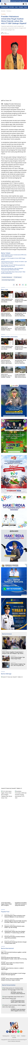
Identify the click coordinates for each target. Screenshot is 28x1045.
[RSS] (21, 1031)
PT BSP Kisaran (17, 277)
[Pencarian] (26, 4)
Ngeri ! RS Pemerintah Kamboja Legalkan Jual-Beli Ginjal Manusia (13, 953)
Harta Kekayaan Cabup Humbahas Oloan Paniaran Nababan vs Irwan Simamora (14, 916)
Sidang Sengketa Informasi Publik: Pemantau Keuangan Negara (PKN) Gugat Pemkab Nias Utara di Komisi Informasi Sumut (15, 921)
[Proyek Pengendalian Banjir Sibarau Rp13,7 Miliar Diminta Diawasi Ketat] (21, 322)
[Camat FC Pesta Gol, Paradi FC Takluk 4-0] (14, 731)
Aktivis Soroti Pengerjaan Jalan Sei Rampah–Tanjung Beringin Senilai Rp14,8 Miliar (12, 269)
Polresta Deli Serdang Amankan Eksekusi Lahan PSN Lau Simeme (14, 937)
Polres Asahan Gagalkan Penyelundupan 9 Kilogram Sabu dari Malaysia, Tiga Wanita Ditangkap (12, 652)
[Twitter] (10, 1031)
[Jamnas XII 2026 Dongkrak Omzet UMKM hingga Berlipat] (21, 294)
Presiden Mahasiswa (7, 277)
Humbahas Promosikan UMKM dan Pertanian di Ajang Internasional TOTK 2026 (21, 904)
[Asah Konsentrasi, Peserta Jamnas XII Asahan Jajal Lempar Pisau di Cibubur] (7, 308)
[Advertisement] (14, 86)
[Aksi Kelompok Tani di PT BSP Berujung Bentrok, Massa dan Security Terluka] (21, 308)
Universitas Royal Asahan (8, 280)
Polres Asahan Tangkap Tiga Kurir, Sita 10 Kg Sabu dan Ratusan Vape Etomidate (18, 664)
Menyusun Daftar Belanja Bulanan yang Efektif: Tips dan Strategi (14, 926)
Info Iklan (13, 1036)
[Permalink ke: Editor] (2, 33)
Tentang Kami (6, 1036)
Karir (18, 1036)
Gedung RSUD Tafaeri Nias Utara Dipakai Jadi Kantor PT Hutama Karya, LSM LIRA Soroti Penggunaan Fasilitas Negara (14, 932)
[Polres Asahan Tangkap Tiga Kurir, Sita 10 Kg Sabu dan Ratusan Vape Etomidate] (6, 665)
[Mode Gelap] (23, 4)
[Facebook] (7, 1031)
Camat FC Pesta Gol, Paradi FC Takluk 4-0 (11, 788)
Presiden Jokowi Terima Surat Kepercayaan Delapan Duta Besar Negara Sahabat (12, 979)
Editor (5, 32)
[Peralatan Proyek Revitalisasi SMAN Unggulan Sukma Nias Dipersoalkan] (14, 1006)
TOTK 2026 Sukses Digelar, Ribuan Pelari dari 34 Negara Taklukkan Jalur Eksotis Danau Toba (7, 904)
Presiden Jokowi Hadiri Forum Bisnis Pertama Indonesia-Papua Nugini (12, 963)
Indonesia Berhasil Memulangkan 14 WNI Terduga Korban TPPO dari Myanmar (13, 974)
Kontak (14, 1037)
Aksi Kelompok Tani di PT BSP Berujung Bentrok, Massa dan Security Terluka (13, 265)
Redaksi (23, 1036)
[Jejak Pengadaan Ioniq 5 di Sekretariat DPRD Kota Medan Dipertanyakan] (7, 294)
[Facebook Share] (14, 285)
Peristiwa (3, 14)
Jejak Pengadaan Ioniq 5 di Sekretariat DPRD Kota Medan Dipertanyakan (13, 255)
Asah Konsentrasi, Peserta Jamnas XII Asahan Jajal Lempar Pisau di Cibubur (14, 262)
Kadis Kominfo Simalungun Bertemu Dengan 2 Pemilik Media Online (15, 942)
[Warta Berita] (5, 4)
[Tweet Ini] (17, 285)
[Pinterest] (13, 1031)
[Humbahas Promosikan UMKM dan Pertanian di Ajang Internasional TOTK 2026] (21, 845)
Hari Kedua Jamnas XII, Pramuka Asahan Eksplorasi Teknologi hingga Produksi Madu (18, 993)
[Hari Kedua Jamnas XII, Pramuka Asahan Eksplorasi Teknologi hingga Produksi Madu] (14, 989)
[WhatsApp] (18, 1031)
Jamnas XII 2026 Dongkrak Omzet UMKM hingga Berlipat (13, 259)
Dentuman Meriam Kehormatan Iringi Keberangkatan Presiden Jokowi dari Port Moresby (14, 958)
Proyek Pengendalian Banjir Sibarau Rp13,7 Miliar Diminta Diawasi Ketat (13, 272)
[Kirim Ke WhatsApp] (26, 285)
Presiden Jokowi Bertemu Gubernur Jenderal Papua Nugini (12, 968)
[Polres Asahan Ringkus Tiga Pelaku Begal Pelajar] (6, 658)
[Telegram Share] (23, 285)
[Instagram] (15, 1031)
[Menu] (2, 4)
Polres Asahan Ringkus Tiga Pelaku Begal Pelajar (18, 658)
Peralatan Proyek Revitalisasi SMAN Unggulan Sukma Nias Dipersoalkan (18, 1010)
